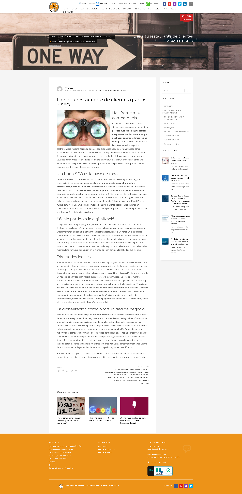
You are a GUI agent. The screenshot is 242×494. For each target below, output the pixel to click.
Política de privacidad (106, 449)
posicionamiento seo (140, 375)
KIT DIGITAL (168, 106)
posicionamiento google (123, 375)
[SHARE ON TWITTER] (58, 371)
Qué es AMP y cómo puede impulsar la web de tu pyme (180, 178)
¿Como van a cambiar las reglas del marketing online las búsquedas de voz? (133, 420)
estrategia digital (121, 369)
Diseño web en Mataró (58, 458)
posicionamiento (111, 372)
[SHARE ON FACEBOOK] (63, 370)
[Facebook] (164, 4)
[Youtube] (169, 4)
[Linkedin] (185, 4)
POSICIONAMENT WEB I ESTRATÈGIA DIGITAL (172, 111)
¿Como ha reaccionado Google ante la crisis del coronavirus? (101, 419)
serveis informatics (133, 380)
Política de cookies (105, 452)
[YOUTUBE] (181, 486)
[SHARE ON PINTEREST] (72, 370)
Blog (50, 465)
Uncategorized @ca (171, 144)
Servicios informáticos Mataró (60, 452)
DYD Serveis (70, 88)
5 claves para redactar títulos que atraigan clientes (180, 160)
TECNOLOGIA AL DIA (171, 140)
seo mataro (121, 380)
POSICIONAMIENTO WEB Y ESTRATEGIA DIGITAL (112, 90)
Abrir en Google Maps (157, 462)
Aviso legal (102, 446)
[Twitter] (180, 4)
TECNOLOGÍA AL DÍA (171, 136)
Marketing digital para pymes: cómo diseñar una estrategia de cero (180, 241)
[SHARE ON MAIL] (76, 370)
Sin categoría (169, 128)
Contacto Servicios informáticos (61, 468)
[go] (187, 91)
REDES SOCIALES (170, 124)
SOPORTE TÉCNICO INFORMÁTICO (176, 132)
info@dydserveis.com (160, 449)
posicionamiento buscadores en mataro (133, 372)
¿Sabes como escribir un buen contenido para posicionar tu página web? (69, 420)
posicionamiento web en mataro (136, 377)
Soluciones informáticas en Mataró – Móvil (65, 446)
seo (115, 380)
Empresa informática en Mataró (61, 449)
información (187, 17)
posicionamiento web (116, 377)
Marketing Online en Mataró (60, 455)
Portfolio (52, 462)
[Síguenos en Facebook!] (176, 486)
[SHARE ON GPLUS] (67, 370)
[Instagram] (174, 4)
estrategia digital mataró (138, 369)
